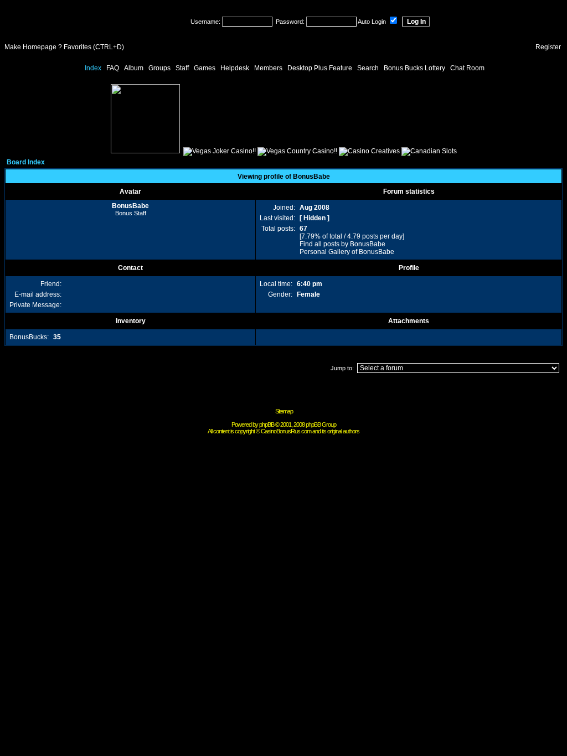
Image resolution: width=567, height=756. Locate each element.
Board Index (26, 162)
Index (93, 68)
